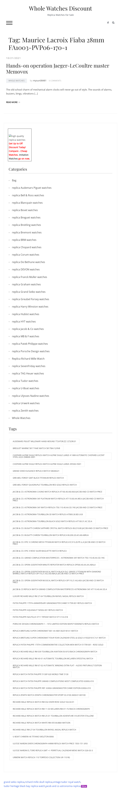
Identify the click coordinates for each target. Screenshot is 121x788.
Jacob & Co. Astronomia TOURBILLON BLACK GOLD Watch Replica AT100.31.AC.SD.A (52, 521)
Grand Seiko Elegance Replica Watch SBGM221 (36, 471)
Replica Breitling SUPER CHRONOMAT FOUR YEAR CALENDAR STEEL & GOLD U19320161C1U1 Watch (59, 637)
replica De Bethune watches (28, 262)
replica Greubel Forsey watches (30, 299)
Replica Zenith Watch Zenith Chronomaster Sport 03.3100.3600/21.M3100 (49, 695)
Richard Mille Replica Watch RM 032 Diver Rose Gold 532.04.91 (43, 702)
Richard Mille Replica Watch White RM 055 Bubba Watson (41, 722)
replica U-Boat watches (25, 388)
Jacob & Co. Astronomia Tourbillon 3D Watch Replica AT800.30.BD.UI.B (48, 514)
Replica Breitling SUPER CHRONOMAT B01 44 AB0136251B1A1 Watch (45, 631)
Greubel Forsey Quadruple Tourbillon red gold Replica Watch (45, 484)
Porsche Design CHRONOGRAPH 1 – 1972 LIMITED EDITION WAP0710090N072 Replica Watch (56, 624)
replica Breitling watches (26, 225)
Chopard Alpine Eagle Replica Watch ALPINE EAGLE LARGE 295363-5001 (47, 464)
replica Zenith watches (25, 410)
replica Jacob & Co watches (28, 329)
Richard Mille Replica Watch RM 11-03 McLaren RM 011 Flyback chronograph (51, 709)
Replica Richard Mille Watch (28, 358)
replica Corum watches (25, 254)
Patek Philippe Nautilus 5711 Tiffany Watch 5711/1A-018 (40, 617)
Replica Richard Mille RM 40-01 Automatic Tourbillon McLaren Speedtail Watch (53, 658)
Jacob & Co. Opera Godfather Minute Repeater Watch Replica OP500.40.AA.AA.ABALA (54, 564)
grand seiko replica (14, 781)
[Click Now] (20, 137)
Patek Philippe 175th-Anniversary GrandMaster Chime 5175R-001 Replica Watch (52, 603)
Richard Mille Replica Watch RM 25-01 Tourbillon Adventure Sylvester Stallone (53, 716)
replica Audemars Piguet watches (32, 187)
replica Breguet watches (26, 217)
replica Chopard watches (26, 247)
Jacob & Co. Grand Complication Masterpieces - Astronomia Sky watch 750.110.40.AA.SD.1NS (59, 557)
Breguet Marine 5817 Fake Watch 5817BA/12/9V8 (36, 448)
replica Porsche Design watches (31, 351)
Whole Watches (17, 80)
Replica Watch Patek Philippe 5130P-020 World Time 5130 (40, 674)
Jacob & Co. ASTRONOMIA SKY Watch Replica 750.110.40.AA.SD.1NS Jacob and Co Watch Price (57, 507)
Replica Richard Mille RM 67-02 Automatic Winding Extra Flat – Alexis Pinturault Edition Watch (57, 666)
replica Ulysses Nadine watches (30, 396)
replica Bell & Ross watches (28, 195)
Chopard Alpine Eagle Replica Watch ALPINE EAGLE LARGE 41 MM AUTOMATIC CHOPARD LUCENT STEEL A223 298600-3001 (58, 456)
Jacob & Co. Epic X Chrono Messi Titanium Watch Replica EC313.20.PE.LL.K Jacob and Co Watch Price (59, 543)
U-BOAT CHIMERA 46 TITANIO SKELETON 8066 (33, 736)
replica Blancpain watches (27, 202)
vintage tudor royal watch (67, 781)
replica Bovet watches (25, 210)
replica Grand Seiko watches (29, 292)
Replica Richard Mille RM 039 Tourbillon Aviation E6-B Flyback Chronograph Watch (55, 651)
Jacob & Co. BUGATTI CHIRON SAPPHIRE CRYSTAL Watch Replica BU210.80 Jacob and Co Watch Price (60, 528)
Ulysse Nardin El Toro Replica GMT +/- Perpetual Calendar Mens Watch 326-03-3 (53, 750)
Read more (11, 102)
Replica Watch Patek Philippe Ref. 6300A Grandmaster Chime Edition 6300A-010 (52, 688)
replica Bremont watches (27, 232)
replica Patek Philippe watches (30, 343)
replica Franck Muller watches (29, 277)
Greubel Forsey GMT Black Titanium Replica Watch (38, 478)
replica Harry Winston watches (30, 306)
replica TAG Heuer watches (28, 373)
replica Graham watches (26, 284)
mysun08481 (39, 80)
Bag (14, 180)
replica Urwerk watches (26, 403)
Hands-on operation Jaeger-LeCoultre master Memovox (57, 68)
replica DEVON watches (26, 269)
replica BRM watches (24, 240)
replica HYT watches (24, 321)
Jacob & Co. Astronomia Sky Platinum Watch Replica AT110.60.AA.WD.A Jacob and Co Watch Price (58, 499)
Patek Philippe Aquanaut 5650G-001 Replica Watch (38, 610)
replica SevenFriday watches (28, 366)
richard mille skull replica (38, 781)
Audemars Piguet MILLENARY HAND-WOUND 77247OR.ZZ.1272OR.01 (44, 441)
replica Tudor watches (25, 381)
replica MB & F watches (25, 336)
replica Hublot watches (25, 314)
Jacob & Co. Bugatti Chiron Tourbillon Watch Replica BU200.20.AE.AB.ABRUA (51, 535)
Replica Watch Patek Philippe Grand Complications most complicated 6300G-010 (53, 681)
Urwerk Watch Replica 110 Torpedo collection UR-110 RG (41, 757)
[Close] (30, 131)
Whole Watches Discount (60, 8)
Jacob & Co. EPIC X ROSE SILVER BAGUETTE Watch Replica (40, 551)
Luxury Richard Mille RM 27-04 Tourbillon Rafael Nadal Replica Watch (48, 596)
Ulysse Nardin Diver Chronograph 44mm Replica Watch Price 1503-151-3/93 (50, 743)
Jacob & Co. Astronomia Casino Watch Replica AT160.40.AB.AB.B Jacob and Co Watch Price (57, 491)
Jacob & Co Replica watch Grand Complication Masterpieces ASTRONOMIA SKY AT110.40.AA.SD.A (60, 589)
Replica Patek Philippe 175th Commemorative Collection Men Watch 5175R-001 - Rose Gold (58, 644)
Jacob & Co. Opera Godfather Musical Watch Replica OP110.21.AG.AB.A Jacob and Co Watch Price (58, 581)
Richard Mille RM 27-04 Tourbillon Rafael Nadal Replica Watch (44, 729)
